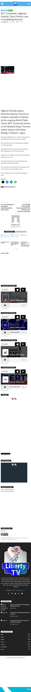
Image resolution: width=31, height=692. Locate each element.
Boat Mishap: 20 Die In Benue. (5, 242)
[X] (8, 61)
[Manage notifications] (27, 688)
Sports (10, 10)
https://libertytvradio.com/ (15, 226)
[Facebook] (3, 61)
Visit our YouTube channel (7, 491)
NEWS (6, 10)
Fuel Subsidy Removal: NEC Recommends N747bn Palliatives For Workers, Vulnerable (23, 208)
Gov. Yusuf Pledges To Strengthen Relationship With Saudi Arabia (7, 207)
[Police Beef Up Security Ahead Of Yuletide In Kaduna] (5, 623)
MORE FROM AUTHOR (21, 231)
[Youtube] (22, 593)
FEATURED (4, 647)
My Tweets (3, 530)
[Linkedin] (18, 61)
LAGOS (10, 186)
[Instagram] (12, 593)
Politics (2, 642)
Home (2, 7)
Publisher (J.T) (5, 22)
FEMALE (6, 186)
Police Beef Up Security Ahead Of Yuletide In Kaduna (19, 621)
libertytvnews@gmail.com (18, 590)
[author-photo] (15, 219)
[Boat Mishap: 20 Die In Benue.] (5, 237)
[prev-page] (14, 249)
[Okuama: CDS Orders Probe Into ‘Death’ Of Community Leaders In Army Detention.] (25, 237)
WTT (14, 186)
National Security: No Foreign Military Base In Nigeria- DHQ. (15, 243)
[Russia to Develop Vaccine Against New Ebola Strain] (5, 607)
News (2, 634)
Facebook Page (5, 453)
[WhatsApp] (13, 61)
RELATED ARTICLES (9, 231)
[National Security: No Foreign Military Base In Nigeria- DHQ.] (15, 237)
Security (3, 644)
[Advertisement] (15, 40)
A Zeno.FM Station (4, 308)
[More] (23, 61)
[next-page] (16, 249)
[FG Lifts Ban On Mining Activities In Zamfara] (5, 615)
